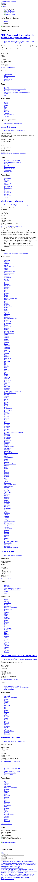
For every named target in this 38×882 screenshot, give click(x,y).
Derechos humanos (9, 167)
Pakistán (6, 461)
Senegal (6, 487)
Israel (5, 107)
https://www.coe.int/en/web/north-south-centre (14, 153)
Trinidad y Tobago (9, 521)
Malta (5, 189)
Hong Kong (7, 358)
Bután (6, 295)
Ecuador (6, 320)
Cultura (6, 93)
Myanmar (7, 442)
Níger (5, 454)
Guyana (6, 353)
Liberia (6, 405)
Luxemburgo (7, 188)
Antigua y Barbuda (9, 271)
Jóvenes (6, 165)
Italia (5, 369)
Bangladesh (7, 285)
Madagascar (7, 413)
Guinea (6, 350)
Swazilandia (7, 510)
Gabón (6, 334)
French (12, 12)
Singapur (6, 495)
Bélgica (6, 288)
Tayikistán (7, 513)
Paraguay (6, 465)
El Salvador (7, 323)
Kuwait (6, 399)
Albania (6, 263)
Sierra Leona (7, 492)
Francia (6, 102)
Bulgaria (6, 180)
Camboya (7, 377)
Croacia (6, 184)
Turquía (6, 116)
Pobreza (6, 585)
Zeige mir (3, 858)
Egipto (6, 261)
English (12, 11)
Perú (5, 467)
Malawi (6, 415)
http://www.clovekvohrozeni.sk (9, 679)
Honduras (7, 356)
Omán (6, 459)
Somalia (6, 498)
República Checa (9, 114)
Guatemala (7, 348)
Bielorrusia (7, 546)
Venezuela (7, 540)
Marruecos (7, 191)
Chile (5, 309)
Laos (5, 401)
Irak (5, 364)
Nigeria (6, 456)
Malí (5, 419)
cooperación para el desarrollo (12, 162)
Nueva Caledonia (9, 446)
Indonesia (7, 361)
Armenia (6, 276)
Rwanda (6, 473)
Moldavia (7, 434)
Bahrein (6, 284)
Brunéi (6, 303)
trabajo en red (8, 79)
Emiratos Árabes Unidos (11, 541)
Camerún (6, 378)
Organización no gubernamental (13, 123)
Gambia (6, 336)
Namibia (6, 443)
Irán (5, 363)
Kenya (6, 385)
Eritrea (6, 325)
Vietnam (6, 544)
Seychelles (7, 491)
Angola (6, 268)
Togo (5, 519)
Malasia (6, 416)
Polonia (6, 110)
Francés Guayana (9, 331)
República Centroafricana (11, 547)
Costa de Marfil (8, 322)
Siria (5, 511)
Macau (6, 412)
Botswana (7, 299)
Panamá (6, 462)
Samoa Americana (9, 266)
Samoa (6, 481)
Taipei (6, 514)
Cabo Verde (7, 183)
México (6, 431)
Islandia (6, 366)
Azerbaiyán (7, 178)
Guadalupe (7, 347)
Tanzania (6, 113)
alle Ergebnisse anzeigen (7, 879)
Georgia (6, 337)
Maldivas (6, 418)
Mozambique (8, 440)
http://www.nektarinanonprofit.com (10, 761)
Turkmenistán (8, 528)
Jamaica (6, 370)
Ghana (6, 103)
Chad (5, 522)
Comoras (6, 389)
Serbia (6, 197)
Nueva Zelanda (8, 448)
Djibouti (6, 315)
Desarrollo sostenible (10, 773)
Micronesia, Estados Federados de (13, 432)
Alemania (7, 314)
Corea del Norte (8, 457)
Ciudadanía (7, 170)
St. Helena (7, 503)
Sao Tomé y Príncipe (10, 484)
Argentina (7, 274)
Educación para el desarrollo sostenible (15, 89)
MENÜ (4, 5)
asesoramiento (8, 74)
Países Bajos (7, 451)
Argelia (6, 265)
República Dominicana (10, 318)
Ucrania (6, 532)
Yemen (6, 374)
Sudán (6, 506)
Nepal (6, 445)
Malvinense (7, 326)
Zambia (6, 479)
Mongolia (7, 435)
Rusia (5, 478)
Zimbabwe (7, 494)
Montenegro (7, 192)
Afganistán (7, 260)
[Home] (3, 3)
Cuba (5, 397)
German (12, 14)
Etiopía (6, 279)
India (5, 359)
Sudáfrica (7, 111)
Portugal (6, 194)
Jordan (6, 375)
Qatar (5, 383)
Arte (5, 95)
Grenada (6, 342)
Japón (6, 108)
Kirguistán (7, 386)
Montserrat (7, 438)
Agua (5, 593)
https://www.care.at (6, 578)
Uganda (6, 530)
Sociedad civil (8, 171)
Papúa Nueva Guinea (10, 464)
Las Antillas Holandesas (11, 453)
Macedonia (7, 429)
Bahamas (6, 282)
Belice (6, 290)
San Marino (7, 195)
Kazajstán (7, 382)
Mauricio (6, 427)
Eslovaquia (7, 497)
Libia (5, 407)
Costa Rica (7, 312)
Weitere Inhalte (14, 26)
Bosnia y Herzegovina (10, 298)
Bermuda (6, 293)
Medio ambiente (8, 774)
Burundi (6, 307)
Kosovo (6, 394)
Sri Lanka (7, 502)
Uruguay (6, 536)
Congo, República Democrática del (14, 391)
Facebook (13, 842)
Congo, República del (10, 393)
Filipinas (6, 468)
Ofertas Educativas (9, 76)
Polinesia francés (9, 333)
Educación (7, 87)
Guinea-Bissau (8, 352)
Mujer (6, 163)
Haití (5, 355)
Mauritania (7, 426)
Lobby (6, 77)
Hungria (6, 535)
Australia (6, 280)
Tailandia (6, 517)
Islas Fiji (6, 328)
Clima (6, 591)
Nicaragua (7, 449)
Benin (6, 292)
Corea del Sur (8, 508)
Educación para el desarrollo (12, 90)
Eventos (6, 80)
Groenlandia (7, 345)
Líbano (6, 404)
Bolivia (6, 296)
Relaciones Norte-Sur (10, 168)
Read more (19, 42)
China (6, 310)
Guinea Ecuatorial (9, 273)
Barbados (7, 287)
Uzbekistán (7, 538)
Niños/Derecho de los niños (12, 590)
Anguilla (6, 269)
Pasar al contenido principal (8, 1)
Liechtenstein (8, 186)
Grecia (6, 105)
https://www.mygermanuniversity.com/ (11, 226)
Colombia (7, 388)
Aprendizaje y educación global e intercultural (17, 92)
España (6, 500)
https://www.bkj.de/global (8, 67)
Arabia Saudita (8, 486)
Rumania (6, 475)
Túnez (6, 525)
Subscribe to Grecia (6, 824)
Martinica (7, 424)
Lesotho (6, 402)
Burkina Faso (8, 306)
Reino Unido (7, 543)
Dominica (7, 317)
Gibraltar (6, 340)
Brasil (6, 301)
